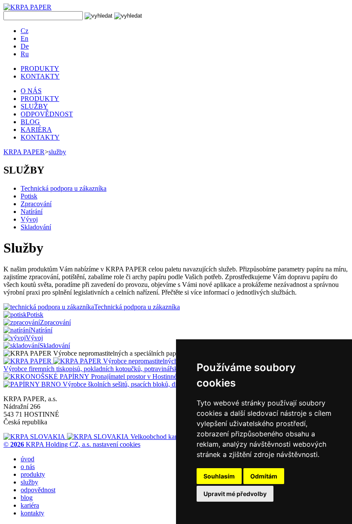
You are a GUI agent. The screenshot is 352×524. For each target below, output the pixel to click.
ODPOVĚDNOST (47, 114)
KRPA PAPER (24, 151)
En (24, 38)
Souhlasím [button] (219, 476)
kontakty (32, 513)
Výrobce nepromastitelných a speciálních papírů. (169, 361)
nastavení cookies (116, 444)
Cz (24, 30)
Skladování (36, 227)
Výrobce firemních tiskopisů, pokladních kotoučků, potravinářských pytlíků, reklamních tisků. (131, 368)
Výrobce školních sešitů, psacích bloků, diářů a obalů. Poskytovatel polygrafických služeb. (184, 384)
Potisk (29, 196)
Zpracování (36, 203)
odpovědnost (38, 490)
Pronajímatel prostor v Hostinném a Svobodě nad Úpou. (167, 376)
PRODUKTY (40, 68)
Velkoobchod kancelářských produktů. (182, 436)
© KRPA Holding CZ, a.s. (48, 444)
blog (27, 497)
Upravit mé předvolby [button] (235, 493)
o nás (28, 466)
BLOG (30, 121)
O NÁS (31, 90)
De (25, 46)
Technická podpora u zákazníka (63, 188)
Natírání (31, 211)
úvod (27, 459)
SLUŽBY (34, 106)
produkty (33, 474)
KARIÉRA (36, 129)
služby (57, 151)
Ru (25, 54)
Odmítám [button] (263, 476)
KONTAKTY (40, 76)
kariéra (30, 505)
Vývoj (29, 219)
